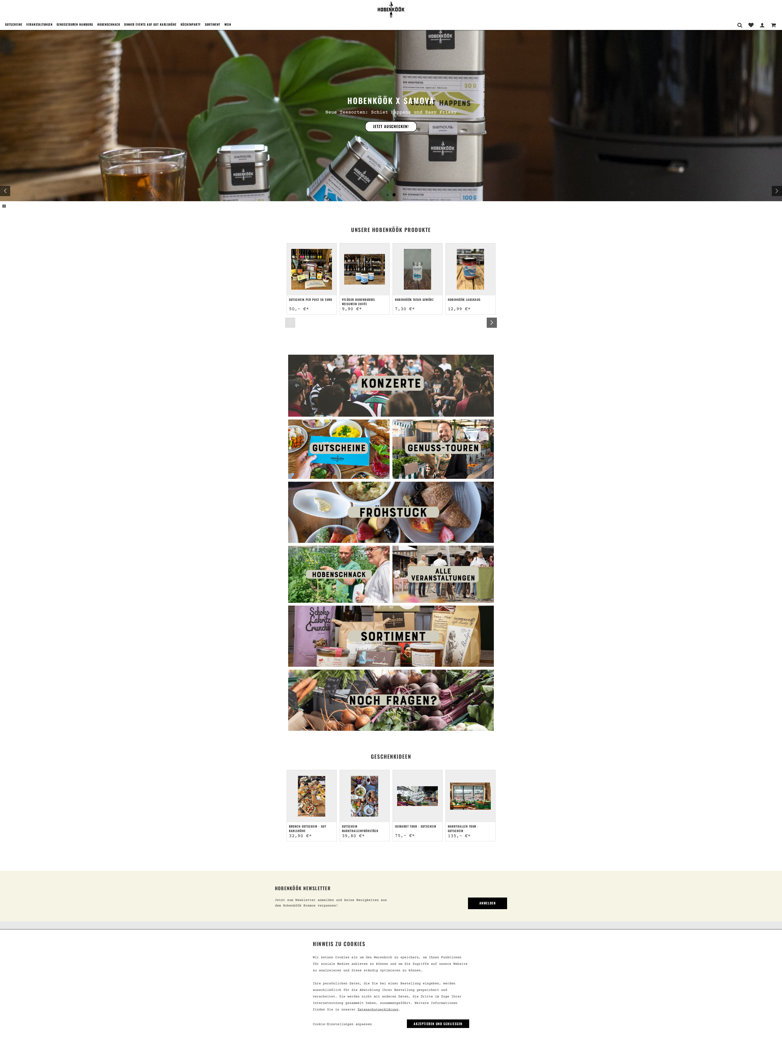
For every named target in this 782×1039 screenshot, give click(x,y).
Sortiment (212, 24)
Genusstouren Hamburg (75, 24)
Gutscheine (13, 24)
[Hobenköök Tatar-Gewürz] (417, 269)
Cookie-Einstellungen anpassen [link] (342, 1024)
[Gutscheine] (339, 449)
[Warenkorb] (773, 25)
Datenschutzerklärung (378, 1009)
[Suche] (739, 25)
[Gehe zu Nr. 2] (394, 195)
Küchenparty (191, 24)
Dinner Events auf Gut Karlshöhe (150, 24)
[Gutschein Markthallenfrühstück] (364, 796)
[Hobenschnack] (339, 574)
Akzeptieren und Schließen (438, 1023)
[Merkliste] (751, 25)
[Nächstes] (777, 191)
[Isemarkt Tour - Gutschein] (417, 796)
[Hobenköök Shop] (391, 9)
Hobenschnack (108, 24)
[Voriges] (5, 191)
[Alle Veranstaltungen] (443, 574)
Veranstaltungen (39, 24)
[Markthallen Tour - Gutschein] (470, 796)
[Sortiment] (391, 636)
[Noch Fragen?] (391, 700)
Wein (227, 24)
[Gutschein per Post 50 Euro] (311, 269)
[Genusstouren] (443, 449)
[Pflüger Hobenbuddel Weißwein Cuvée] (364, 269)
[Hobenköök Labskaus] (470, 269)
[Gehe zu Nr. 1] (387, 195)
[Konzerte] (391, 386)
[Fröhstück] (391, 512)
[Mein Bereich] (762, 25)
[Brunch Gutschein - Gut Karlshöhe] (311, 796)
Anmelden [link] (487, 903)
